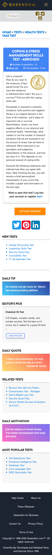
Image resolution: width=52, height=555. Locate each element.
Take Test (9, 36)
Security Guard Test (19, 252)
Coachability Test (18, 255)
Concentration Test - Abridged (24, 391)
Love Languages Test (20, 468)
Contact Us (15, 523)
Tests (18, 32)
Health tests (34, 32)
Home (6, 32)
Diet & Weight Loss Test (21, 394)
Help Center (18, 498)
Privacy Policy (35, 523)
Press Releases (26, 506)
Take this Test (15, 335)
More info (13, 68)
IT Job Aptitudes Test (20, 259)
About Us (36, 498)
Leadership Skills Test (20, 248)
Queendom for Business (26, 515)
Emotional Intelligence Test (23, 461)
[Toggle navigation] (46, 4)
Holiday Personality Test (21, 245)
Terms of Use (26, 532)
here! (40, 196)
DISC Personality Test (20, 472)
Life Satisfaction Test (20, 458)
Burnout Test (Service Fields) (24, 387)
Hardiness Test (16, 465)
